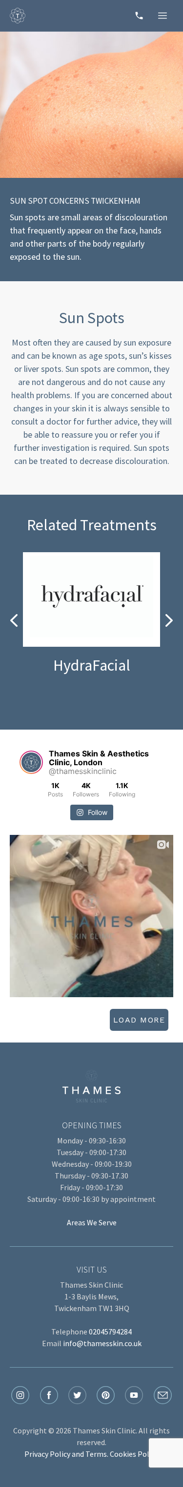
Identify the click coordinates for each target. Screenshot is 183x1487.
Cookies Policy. (134, 1454)
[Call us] (139, 15)
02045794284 (110, 1331)
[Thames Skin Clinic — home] (17, 15)
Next (169, 621)
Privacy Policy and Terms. (66, 1454)
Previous (13, 621)
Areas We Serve (92, 1222)
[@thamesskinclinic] (31, 762)
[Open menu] (162, 15)
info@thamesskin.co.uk (102, 1343)
